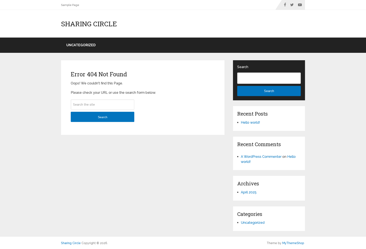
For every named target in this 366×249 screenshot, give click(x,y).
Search (102, 117)
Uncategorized (81, 45)
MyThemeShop (293, 243)
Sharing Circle (89, 23)
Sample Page (70, 5)
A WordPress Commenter (261, 157)
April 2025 (248, 192)
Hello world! (250, 122)
